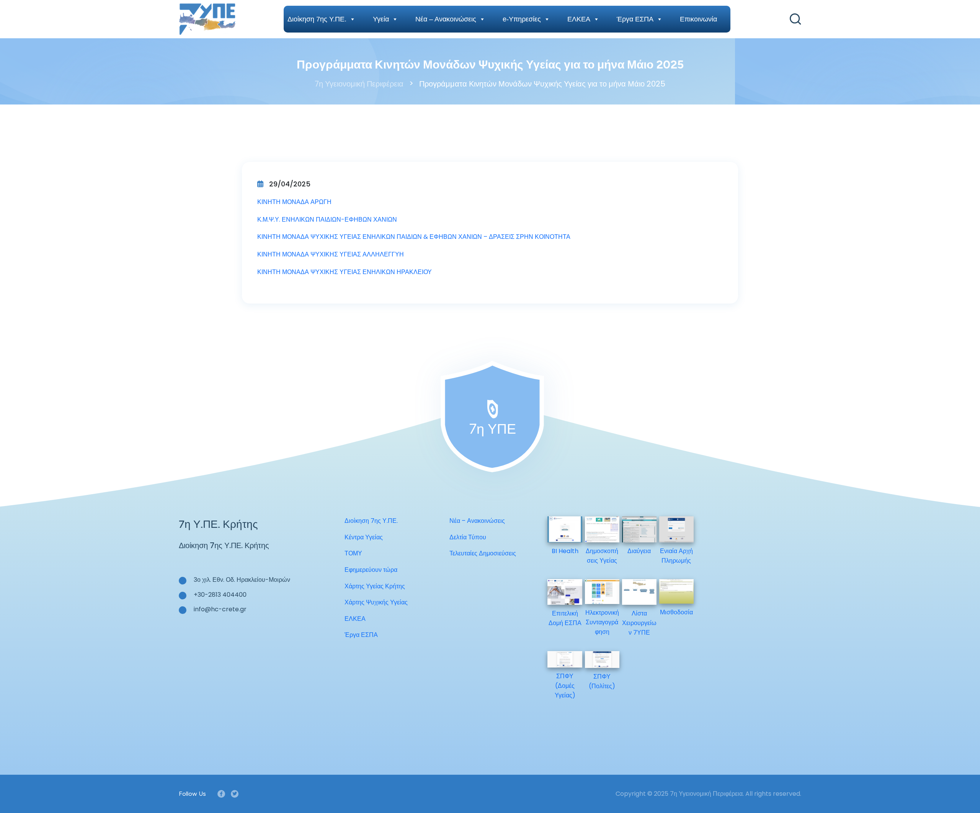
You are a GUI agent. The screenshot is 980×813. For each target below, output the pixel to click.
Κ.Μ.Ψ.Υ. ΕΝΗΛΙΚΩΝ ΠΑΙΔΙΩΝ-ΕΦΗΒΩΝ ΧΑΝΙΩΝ (327, 219)
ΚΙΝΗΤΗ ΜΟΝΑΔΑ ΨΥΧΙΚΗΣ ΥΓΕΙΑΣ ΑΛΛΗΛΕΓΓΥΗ (330, 254)
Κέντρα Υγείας (364, 537)
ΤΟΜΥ (353, 553)
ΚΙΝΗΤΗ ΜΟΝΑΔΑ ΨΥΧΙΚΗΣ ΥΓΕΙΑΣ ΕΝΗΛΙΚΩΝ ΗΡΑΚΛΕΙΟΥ (344, 272)
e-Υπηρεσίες (522, 19)
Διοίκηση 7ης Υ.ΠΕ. (316, 19)
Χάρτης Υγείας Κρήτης (375, 586)
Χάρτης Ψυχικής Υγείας (376, 602)
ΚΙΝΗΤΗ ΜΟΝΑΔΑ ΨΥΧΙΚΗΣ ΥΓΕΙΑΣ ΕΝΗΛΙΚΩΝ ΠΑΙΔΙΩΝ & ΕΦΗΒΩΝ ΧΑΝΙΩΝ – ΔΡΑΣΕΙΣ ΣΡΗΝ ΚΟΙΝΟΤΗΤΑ (413, 236)
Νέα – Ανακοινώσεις (445, 19)
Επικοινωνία (698, 19)
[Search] (795, 19)
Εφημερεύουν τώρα (371, 569)
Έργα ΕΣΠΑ (635, 19)
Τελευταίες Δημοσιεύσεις (482, 553)
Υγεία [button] (381, 19)
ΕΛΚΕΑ (578, 19)
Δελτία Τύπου (467, 537)
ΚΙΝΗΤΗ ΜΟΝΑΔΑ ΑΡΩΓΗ (294, 202)
